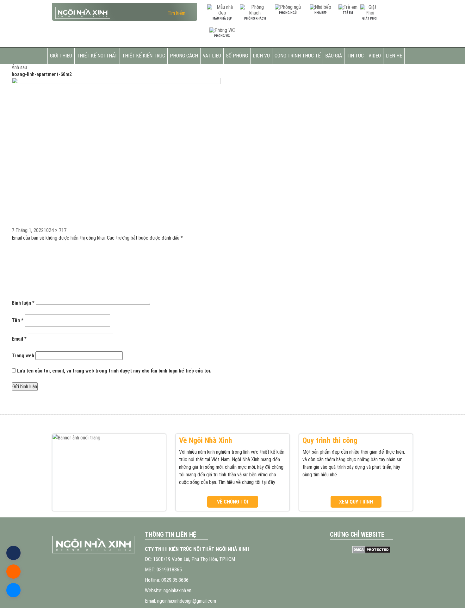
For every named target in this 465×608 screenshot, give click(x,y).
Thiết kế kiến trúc (143, 56)
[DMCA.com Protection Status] (371, 550)
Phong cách (184, 56)
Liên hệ (394, 56)
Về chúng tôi (232, 502)
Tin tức (355, 56)
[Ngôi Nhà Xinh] (93, 545)
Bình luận (23, 303)
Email (19, 339)
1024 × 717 (55, 230)
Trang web (23, 356)
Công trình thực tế (297, 56)
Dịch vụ (261, 56)
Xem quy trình (356, 502)
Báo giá (333, 56)
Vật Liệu (212, 56)
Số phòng (237, 56)
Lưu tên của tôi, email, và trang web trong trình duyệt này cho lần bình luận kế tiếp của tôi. (114, 371)
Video (375, 56)
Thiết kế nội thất (97, 56)
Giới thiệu (61, 56)
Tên (17, 320)
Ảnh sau (19, 67)
